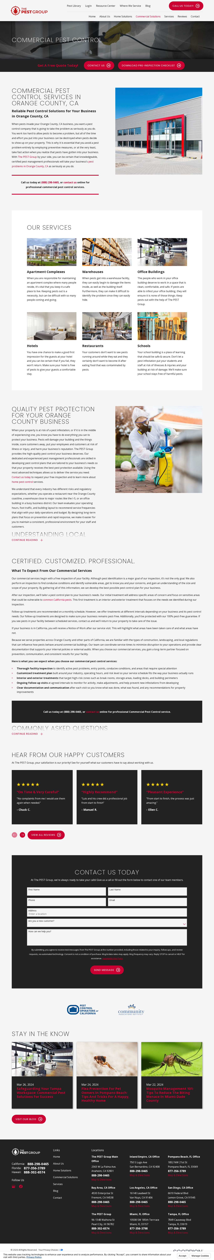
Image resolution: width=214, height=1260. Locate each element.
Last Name (115, 889)
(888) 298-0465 (50, 182)
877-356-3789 (34, 1168)
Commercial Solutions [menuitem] (148, 16)
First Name (34, 889)
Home (56, 1156)
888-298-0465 (38, 1163)
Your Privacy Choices (49, 1249)
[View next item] (22, 835)
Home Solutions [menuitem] (123, 16)
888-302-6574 (34, 1172)
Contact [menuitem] (195, 16)
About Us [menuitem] (104, 16)
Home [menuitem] (92, 16)
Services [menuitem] (169, 16)
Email (112, 900)
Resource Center (105, 6)
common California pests (57, 599)
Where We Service (130, 6)
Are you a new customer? (41, 921)
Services (58, 1184)
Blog (148, 6)
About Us (58, 1163)
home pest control (22, 482)
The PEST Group (27, 157)
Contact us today (21, 477)
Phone (31, 900)
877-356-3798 (139, 1228)
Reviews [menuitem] (182, 16)
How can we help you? (39, 931)
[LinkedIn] (28, 1186)
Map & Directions (101, 1179)
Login (88, 6)
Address (32, 910)
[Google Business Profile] (13, 1186)
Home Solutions (62, 1170)
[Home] (29, 10)
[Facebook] (21, 1186)
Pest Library (74, 6)
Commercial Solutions (65, 1177)
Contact (57, 1197)
